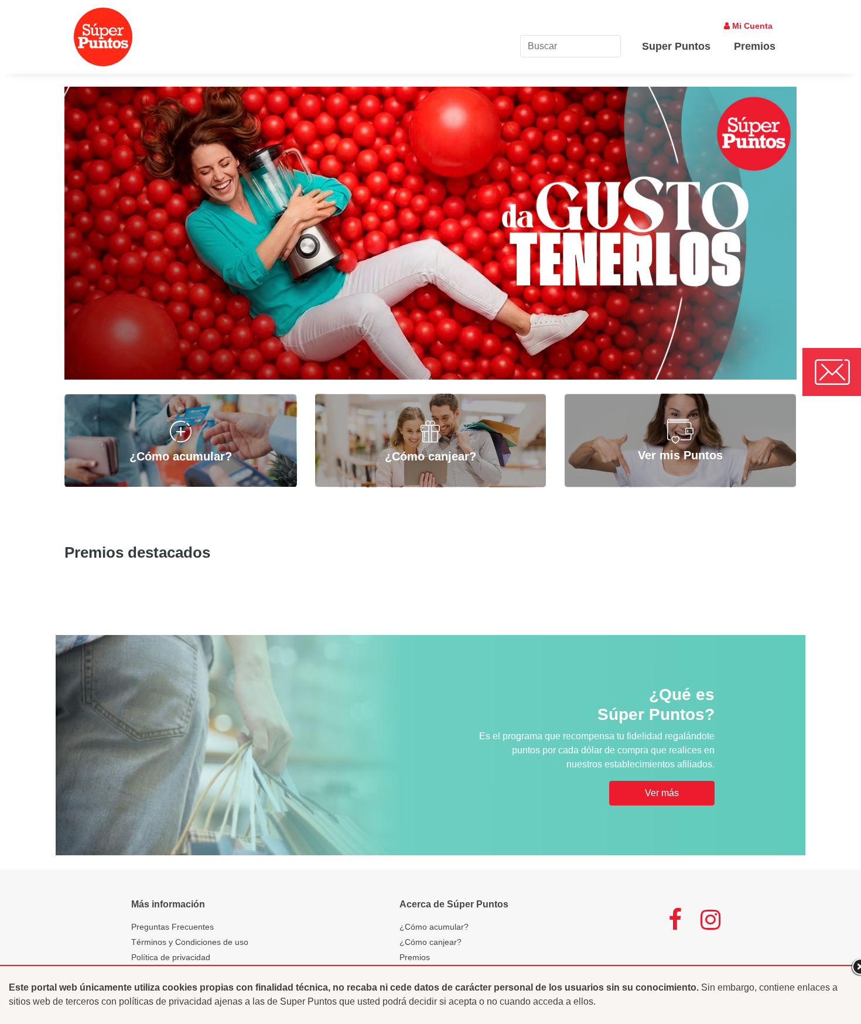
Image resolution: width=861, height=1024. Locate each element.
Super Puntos (676, 46)
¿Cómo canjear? (430, 942)
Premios (754, 46)
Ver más (662, 793)
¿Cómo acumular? (434, 926)
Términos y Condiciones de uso (189, 942)
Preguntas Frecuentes (172, 926)
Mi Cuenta (751, 25)
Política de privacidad (170, 957)
